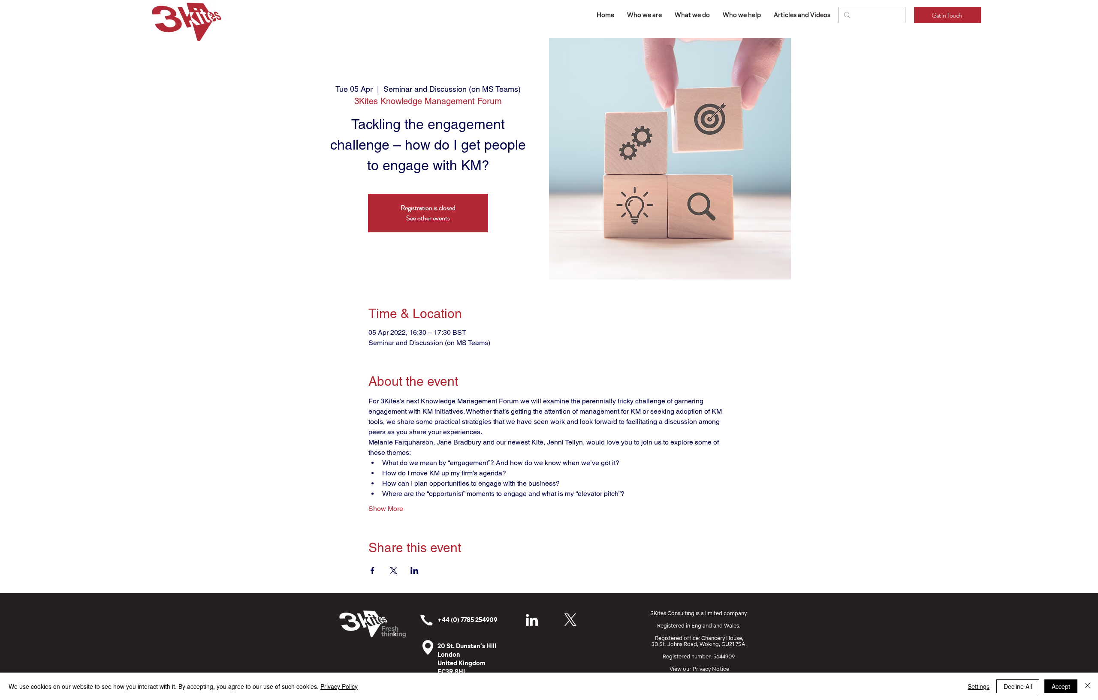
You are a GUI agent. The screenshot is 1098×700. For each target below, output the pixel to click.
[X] (570, 619)
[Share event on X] (393, 570)
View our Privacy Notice (699, 669)
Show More (385, 509)
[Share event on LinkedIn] (414, 570)
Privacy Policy (339, 686)
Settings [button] (978, 686)
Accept (1061, 686)
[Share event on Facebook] (372, 570)
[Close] (1088, 686)
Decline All (1018, 686)
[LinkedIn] (531, 619)
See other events (428, 218)
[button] (692, 15)
